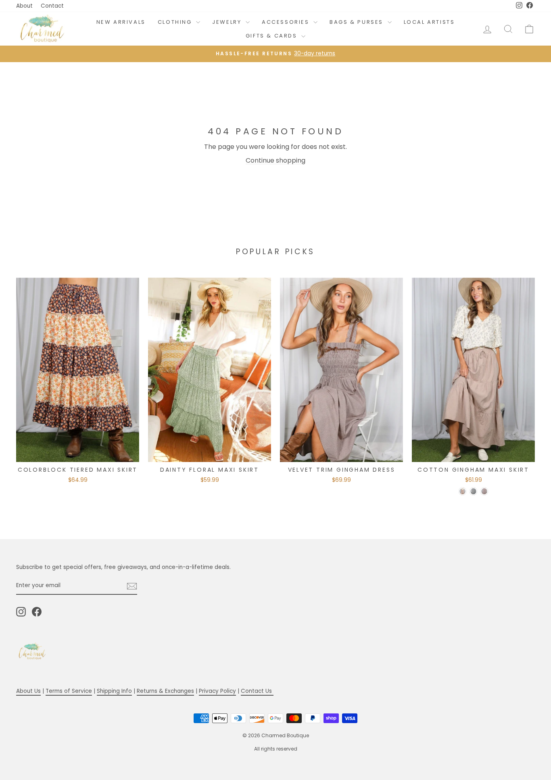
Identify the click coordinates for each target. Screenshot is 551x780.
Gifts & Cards (272, 36)
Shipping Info (114, 691)
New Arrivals (121, 22)
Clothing (176, 22)
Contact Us (257, 691)
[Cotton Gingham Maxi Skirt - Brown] (484, 491)
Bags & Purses (357, 22)
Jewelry (228, 22)
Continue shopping (275, 160)
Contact (52, 6)
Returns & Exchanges (165, 691)
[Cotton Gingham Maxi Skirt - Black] (473, 491)
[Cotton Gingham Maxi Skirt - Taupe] (462, 491)
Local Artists (429, 22)
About (24, 6)
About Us (28, 691)
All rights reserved (275, 748)
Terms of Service (69, 691)
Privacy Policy (217, 691)
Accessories (286, 22)
